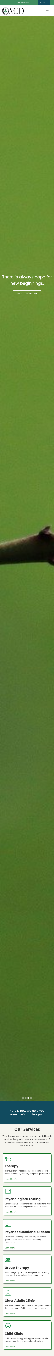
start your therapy (27, 293)
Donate (44, 2)
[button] (47, 10)
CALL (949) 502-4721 (24, 2)
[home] (13, 10)
